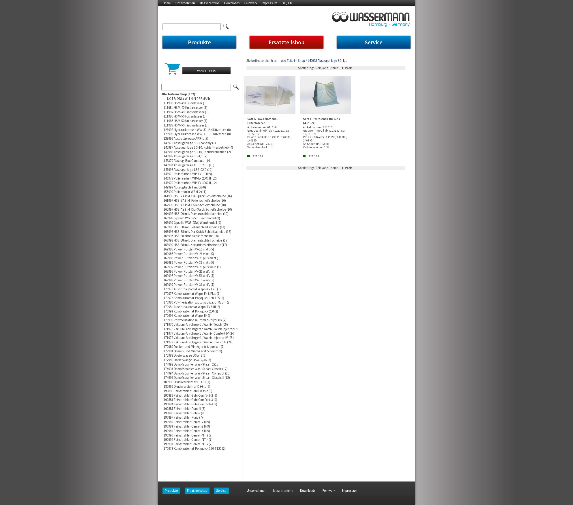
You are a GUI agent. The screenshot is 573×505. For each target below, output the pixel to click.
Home (166, 3)
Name (334, 68)
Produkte (199, 42)
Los (236, 87)
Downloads (232, 3)
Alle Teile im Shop (293, 60)
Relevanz (321, 68)
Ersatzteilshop (286, 42)
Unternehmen (185, 3)
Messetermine (209, 3)
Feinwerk (250, 3)
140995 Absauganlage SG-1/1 (327, 60)
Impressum (269, 3)
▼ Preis (347, 68)
